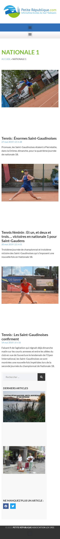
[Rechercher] (41, 377)
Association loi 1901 (33, 527)
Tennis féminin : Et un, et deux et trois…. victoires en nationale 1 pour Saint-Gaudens (29, 236)
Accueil (6, 59)
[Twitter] (13, 506)
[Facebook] (6, 506)
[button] (30, 27)
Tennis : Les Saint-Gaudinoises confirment (25, 337)
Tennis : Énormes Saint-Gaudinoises (29, 138)
